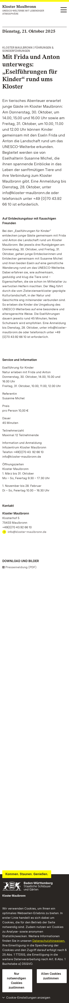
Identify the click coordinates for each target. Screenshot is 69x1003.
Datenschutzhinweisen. (48, 941)
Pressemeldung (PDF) (20, 567)
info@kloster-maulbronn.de (27, 532)
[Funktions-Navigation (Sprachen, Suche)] (64, 10)
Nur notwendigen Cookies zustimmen (16, 980)
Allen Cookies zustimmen (51, 976)
